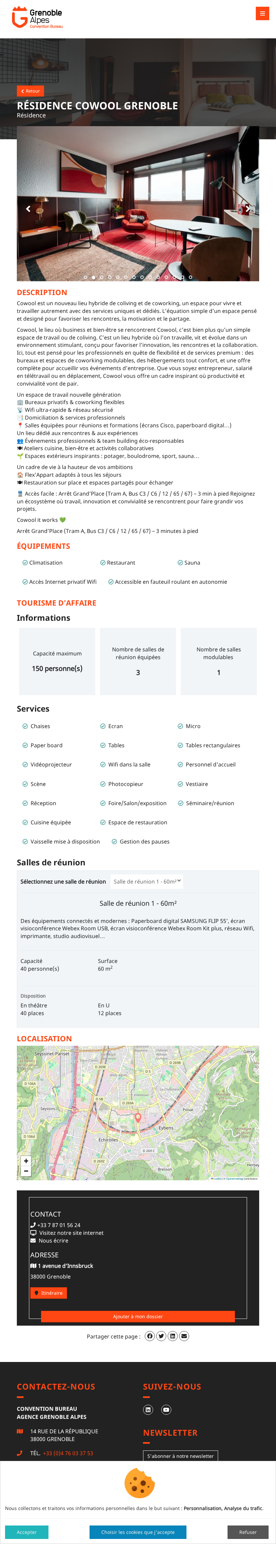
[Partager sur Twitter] (161, 1336)
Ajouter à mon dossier (138, 1316)
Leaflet (217, 1178)
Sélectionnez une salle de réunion (65, 881)
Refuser (248, 1532)
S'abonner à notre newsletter (180, 1456)
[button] (27, 203)
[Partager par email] (184, 1336)
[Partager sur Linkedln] (173, 1336)
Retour (32, 91)
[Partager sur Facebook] (150, 1336)
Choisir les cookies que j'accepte (138, 1532)
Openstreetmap (234, 1178)
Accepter (27, 1532)
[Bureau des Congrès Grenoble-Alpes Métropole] (54, 17)
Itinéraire (51, 1293)
